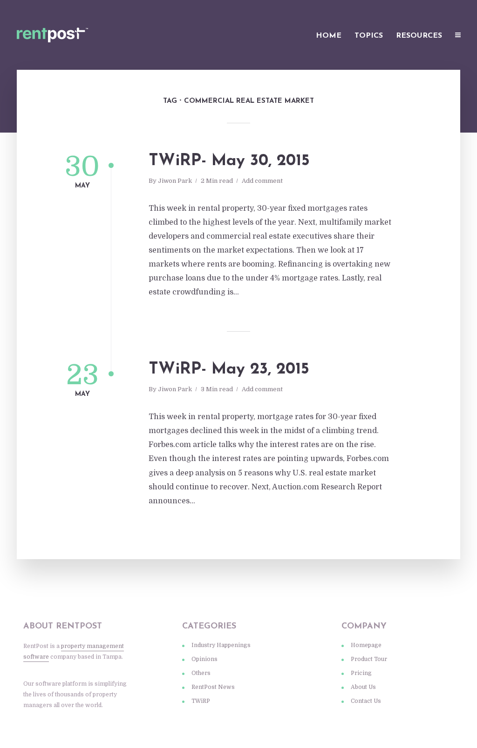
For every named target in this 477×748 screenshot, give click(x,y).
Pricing (361, 673)
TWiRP (200, 701)
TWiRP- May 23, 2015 (229, 369)
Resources (419, 36)
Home (328, 36)
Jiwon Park (175, 180)
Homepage (366, 645)
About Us (363, 687)
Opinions (204, 659)
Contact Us (366, 701)
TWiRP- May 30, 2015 (229, 161)
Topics (368, 36)
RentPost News (213, 687)
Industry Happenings (221, 645)
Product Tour (369, 659)
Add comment (262, 180)
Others (201, 673)
